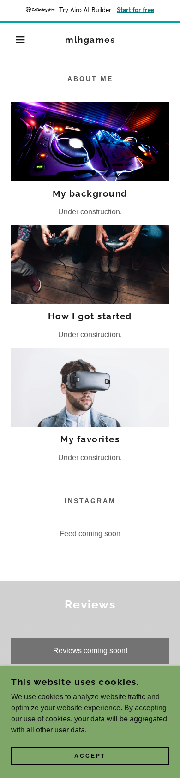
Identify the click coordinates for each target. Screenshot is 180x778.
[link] (90, 40)
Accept (90, 756)
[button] (14, 39)
